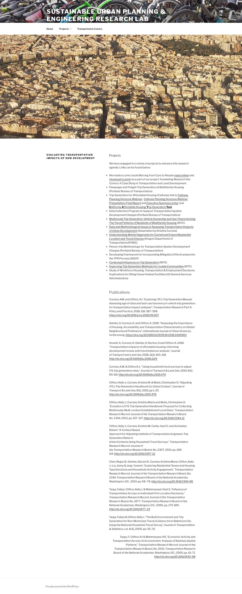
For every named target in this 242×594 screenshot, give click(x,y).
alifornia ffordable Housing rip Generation (140, 207)
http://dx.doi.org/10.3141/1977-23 (129, 509)
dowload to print (120, 179)
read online (181, 175)
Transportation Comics (89, 28)
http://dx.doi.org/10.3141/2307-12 (134, 453)
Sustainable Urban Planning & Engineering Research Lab (106, 15)
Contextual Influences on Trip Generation (134, 262)
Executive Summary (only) (162, 203)
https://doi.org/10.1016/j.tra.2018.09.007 (134, 315)
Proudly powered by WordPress (62, 586)
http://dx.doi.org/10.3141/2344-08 (172, 481)
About (49, 28)
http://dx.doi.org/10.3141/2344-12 (164, 418)
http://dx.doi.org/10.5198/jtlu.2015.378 (132, 394)
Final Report (133, 203)
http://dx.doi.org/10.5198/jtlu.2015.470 (142, 374)
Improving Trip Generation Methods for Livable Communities (146, 266)
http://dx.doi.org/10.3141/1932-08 (174, 556)
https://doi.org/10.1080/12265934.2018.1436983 (156, 335)
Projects (64, 28)
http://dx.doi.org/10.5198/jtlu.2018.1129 (133, 358)
